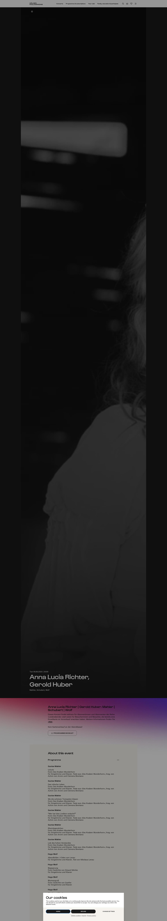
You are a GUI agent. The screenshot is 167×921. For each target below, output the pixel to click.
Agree (58, 911)
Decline (83, 911)
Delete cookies (76, 915)
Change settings (109, 911)
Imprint (83, 915)
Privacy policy (91, 915)
